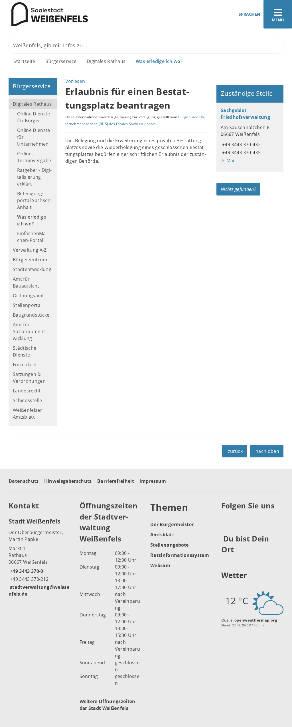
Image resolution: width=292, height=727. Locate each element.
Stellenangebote (169, 545)
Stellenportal (27, 305)
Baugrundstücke (31, 315)
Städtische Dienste (24, 351)
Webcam (160, 565)
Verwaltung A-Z (29, 250)
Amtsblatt (162, 534)
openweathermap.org (255, 620)
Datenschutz (24, 481)
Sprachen (249, 14)
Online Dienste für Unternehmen (33, 137)
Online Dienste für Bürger (33, 117)
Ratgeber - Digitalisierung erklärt (34, 177)
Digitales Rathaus (106, 61)
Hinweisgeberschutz (68, 481)
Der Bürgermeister (172, 524)
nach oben (267, 451)
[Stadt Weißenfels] (40, 557)
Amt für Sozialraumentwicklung (29, 331)
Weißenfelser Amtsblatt (27, 413)
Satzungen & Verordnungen (29, 377)
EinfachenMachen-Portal (32, 236)
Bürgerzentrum (30, 259)
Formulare (24, 364)
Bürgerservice (60, 61)
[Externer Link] (226, 520)
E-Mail (228, 160)
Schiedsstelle (27, 400)
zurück (235, 451)
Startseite (24, 61)
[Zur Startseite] (71, 14)
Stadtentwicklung (32, 269)
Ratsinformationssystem (179, 555)
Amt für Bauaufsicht (26, 282)
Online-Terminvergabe (34, 157)
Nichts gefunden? (238, 189)
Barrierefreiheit (115, 481)
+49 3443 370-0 (26, 571)
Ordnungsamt (28, 295)
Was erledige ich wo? (159, 61)
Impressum (152, 481)
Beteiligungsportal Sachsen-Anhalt (34, 200)
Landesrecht (27, 391)
